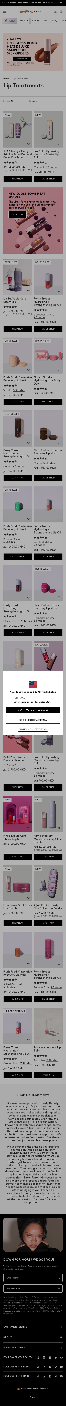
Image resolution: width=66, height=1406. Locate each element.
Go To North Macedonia (33, 720)
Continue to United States (33, 710)
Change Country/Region (33, 729)
